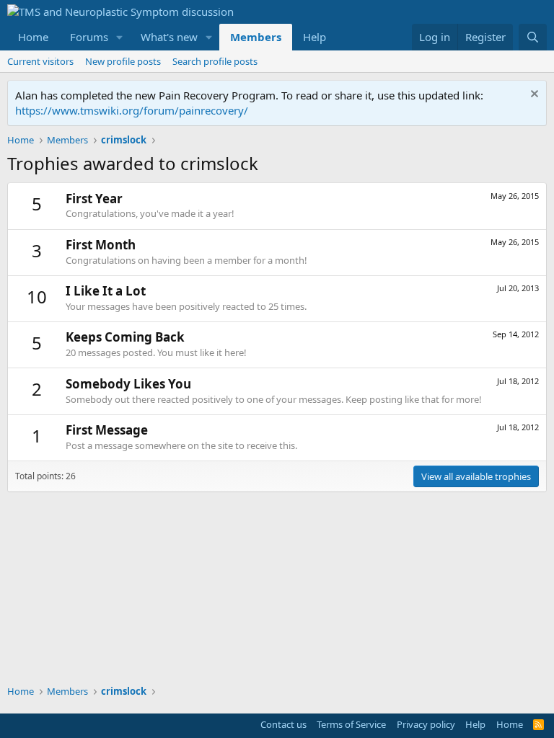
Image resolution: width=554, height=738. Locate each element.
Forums (89, 37)
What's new (169, 37)
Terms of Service (351, 724)
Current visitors (40, 61)
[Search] (533, 37)
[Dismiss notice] (533, 95)
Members (255, 37)
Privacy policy (426, 724)
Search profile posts (215, 61)
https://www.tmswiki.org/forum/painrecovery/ (131, 110)
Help (314, 37)
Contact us (283, 724)
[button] (120, 37)
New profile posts (123, 61)
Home (33, 37)
